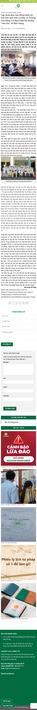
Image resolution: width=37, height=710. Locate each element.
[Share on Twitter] (16, 302)
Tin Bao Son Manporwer (8, 12)
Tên (4, 378)
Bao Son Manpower (11, 422)
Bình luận (6, 362)
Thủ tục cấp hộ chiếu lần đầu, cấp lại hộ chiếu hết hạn (14, 618)
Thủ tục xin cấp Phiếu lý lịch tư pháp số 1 (11, 580)
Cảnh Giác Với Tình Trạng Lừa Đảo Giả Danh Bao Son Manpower (17, 466)
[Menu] (2, 6)
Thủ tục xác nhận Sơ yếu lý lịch (9, 542)
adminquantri (21, 28)
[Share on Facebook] (13, 302)
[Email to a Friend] (20, 302)
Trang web (6, 396)
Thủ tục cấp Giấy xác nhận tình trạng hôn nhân (13, 504)
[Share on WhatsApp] (9, 302)
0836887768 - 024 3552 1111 (15, 666)
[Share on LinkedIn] (27, 302)
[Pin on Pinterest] (23, 302)
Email (5, 387)
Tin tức (19, 12)
